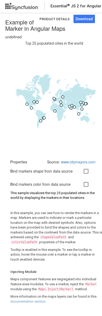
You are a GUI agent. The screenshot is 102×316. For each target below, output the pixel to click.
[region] (54, 99)
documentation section (28, 301)
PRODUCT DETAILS (54, 19)
